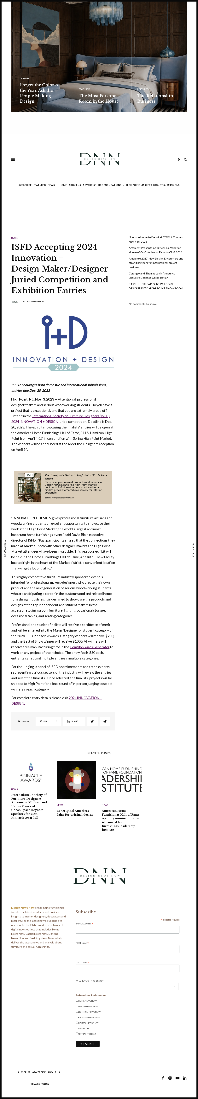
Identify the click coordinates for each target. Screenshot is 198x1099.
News (14, 238)
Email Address (84, 923)
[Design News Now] (99, 159)
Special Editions (87, 1034)
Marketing (84, 1028)
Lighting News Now (89, 1012)
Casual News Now (88, 1023)
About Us (54, 1072)
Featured (25, 78)
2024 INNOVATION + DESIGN (34, 421)
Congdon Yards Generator (89, 647)
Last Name (82, 962)
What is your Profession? (90, 981)
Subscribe (23, 1072)
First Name (82, 943)
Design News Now (35, 301)
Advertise (39, 1072)
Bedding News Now (89, 1017)
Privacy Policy (39, 1083)
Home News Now (87, 1000)
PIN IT (65, 487)
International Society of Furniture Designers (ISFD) (71, 416)
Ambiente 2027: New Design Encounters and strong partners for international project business (156, 263)
